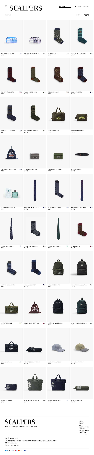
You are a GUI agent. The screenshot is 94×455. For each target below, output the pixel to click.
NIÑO (33, 204)
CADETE (36, 204)
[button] (6, 7)
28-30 (55, 50)
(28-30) (55, 204)
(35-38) (61, 204)
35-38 (61, 50)
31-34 (58, 50)
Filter (78, 15)
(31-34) (58, 204)
